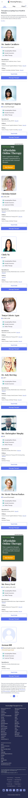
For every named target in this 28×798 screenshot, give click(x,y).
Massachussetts (4, 723)
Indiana (16, 718)
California (17, 712)
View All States (4, 739)
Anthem (2, 747)
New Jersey (3, 729)
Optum (2, 758)
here (18, 692)
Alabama (2, 711)
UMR (2, 761)
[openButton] (2, 2)
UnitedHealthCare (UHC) (6, 763)
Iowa (16, 720)
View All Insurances (5, 764)
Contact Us (10, 781)
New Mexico (17, 726)
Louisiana (3, 720)
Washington (17, 732)
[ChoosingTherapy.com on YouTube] (4, 790)
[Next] (17, 696)
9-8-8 (6, 771)
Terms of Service (10, 777)
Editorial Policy (9, 779)
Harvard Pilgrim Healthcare (6, 753)
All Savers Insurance (5, 745)
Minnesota (17, 723)
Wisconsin (17, 734)
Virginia (2, 737)
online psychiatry (6, 691)
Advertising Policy (18, 779)
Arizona (16, 711)
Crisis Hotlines (16, 781)
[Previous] (11, 696)
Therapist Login (9, 783)
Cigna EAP (3, 752)
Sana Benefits (4, 760)
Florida (2, 717)
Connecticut (3, 712)
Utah (16, 731)
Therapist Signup (17, 783)
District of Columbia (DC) (6, 715)
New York (3, 731)
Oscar (2, 756)
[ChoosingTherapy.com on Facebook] (11, 790)
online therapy (22, 689)
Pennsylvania (3, 732)
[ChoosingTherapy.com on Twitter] (14, 790)
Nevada (16, 725)
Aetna (2, 744)
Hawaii (16, 715)
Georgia (2, 718)
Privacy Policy (17, 777)
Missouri (3, 725)
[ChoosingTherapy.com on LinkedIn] (17, 790)
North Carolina (4, 726)
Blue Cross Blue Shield (5, 749)
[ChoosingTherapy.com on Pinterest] (24, 790)
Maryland (3, 721)
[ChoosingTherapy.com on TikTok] (7, 790)
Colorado (17, 714)
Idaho (16, 717)
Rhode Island (3, 734)
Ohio (16, 728)
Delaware (3, 714)
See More (3, 20)
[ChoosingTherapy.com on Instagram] (21, 790)
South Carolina (4, 728)
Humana (2, 755)
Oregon (16, 729)
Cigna (2, 750)
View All (24, 65)
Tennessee (3, 736)
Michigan (17, 721)
